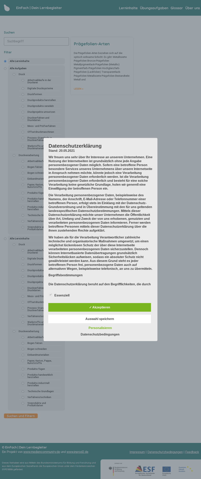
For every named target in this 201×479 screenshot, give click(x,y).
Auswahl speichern (99, 319)
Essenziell (61, 295)
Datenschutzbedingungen (100, 334)
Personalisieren (100, 328)
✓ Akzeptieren (99, 307)
